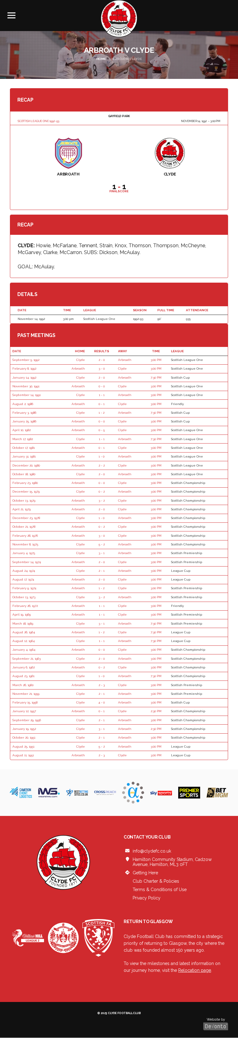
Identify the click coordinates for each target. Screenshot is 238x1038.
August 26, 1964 (23, 632)
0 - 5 (102, 430)
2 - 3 (102, 685)
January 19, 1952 (24, 729)
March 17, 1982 (22, 439)
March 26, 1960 (22, 685)
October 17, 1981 (23, 447)
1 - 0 (101, 456)
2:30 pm (156, 711)
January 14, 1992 (24, 377)
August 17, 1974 (23, 579)
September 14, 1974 (26, 562)
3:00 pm (156, 360)
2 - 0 (102, 360)
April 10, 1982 (21, 430)
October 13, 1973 (23, 597)
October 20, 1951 (23, 737)
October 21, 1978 (23, 526)
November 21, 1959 (25, 693)
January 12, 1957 (24, 711)
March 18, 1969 (22, 623)
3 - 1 (101, 553)
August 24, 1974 (23, 570)
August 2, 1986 (22, 404)
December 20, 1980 (26, 465)
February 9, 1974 (24, 588)
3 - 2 (102, 500)
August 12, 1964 (23, 641)
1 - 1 (101, 395)
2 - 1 (101, 570)
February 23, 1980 (25, 483)
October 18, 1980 (23, 474)
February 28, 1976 (25, 535)
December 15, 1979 (26, 491)
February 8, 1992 (24, 368)
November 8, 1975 (25, 544)
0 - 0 (102, 386)
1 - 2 (101, 412)
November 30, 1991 (25, 386)
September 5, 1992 (25, 360)
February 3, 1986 (24, 412)
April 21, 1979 (21, 509)
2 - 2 (102, 465)
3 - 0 (102, 368)
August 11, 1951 (23, 755)
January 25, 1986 (24, 421)
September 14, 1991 (26, 395)
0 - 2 (102, 491)
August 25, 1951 (23, 746)
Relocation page (194, 970)
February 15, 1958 (24, 702)
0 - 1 (101, 404)
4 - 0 (101, 702)
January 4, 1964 (23, 649)
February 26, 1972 (25, 606)
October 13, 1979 (23, 500)
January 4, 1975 (23, 553)
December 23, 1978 (26, 518)
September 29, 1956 (26, 720)
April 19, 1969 (21, 614)
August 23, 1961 (23, 676)
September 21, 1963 (26, 658)
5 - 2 (102, 544)
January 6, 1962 (23, 667)
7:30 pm (156, 377)
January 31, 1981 (24, 456)
